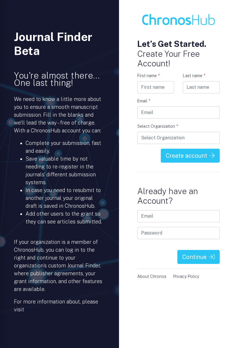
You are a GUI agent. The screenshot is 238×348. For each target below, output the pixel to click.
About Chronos (151, 276)
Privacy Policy (186, 276)
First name (148, 75)
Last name (194, 75)
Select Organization (157, 126)
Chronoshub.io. (43, 309)
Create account (186, 155)
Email (143, 101)
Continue (194, 256)
